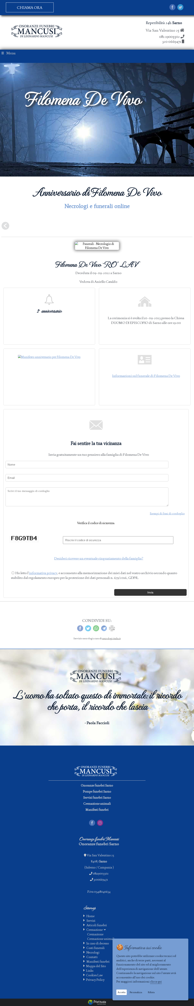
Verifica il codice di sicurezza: (96, 523)
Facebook (95, 822)
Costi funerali (95, 948)
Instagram (104, 822)
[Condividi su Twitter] (180, 7)
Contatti (92, 957)
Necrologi (92, 952)
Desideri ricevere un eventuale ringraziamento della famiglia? (98, 558)
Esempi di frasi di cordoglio (167, 513)
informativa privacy (43, 573)
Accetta (121, 992)
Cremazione (95, 930)
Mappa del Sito (95, 966)
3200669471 (101, 880)
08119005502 (101, 873)
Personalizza (136, 992)
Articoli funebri (96, 925)
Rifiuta (151, 992)
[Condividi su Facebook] (172, 7)
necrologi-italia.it (111, 638)
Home (90, 916)
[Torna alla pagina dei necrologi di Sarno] (5, 227)
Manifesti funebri (98, 962)
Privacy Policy (95, 980)
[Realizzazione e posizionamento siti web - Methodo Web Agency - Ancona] (97, 1002)
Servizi (90, 921)
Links (89, 971)
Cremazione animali (101, 939)
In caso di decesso (97, 943)
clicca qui (156, 981)
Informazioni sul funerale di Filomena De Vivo (146, 376)
